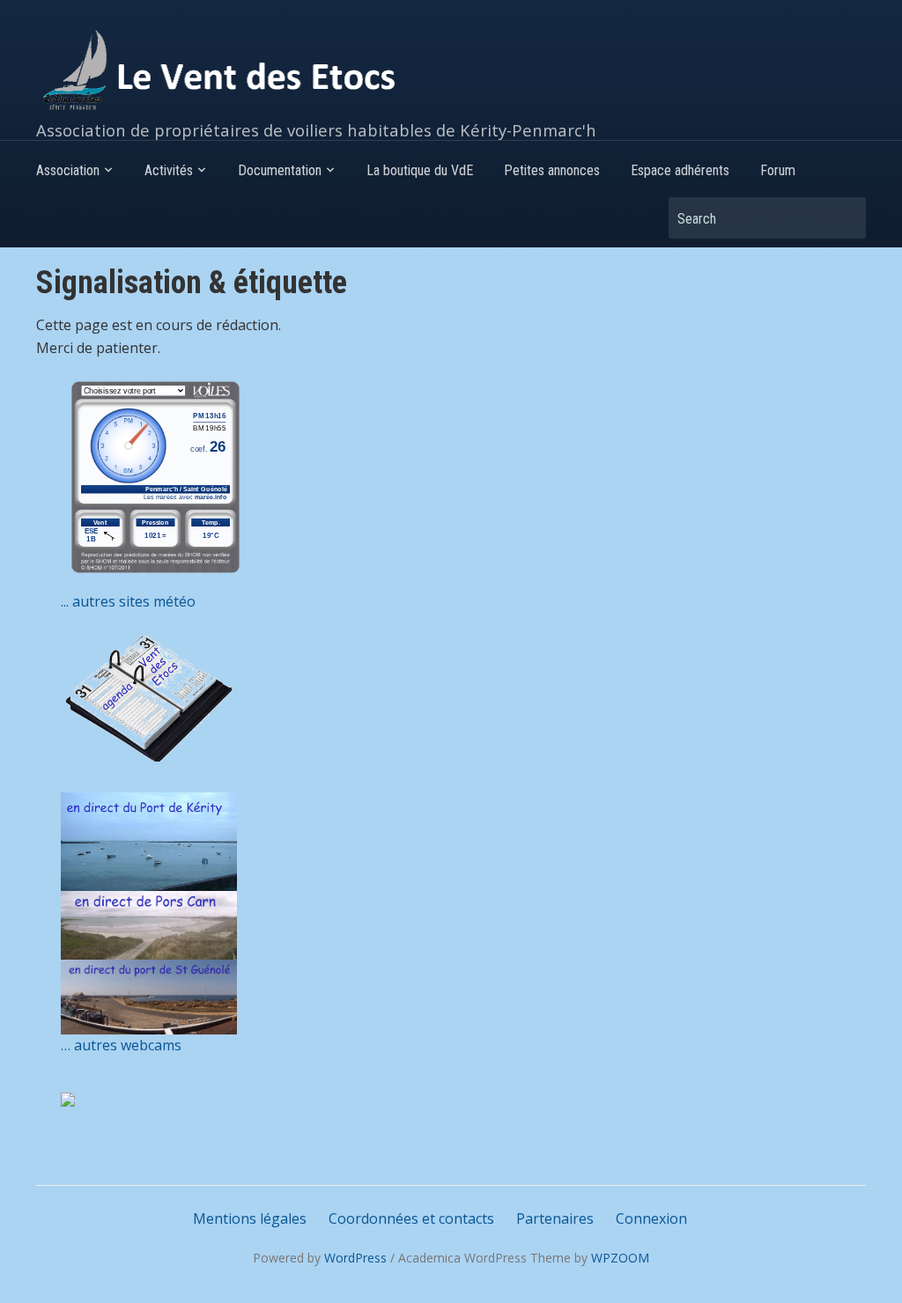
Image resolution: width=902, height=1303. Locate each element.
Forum (777, 170)
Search (844, 218)
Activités (168, 170)
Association (68, 170)
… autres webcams (121, 1045)
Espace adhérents (680, 170)
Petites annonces (552, 170)
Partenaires (555, 1218)
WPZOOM (620, 1257)
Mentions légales (250, 1218)
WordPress (355, 1257)
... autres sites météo (128, 601)
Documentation (280, 170)
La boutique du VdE (419, 170)
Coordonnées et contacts (411, 1218)
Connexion (651, 1218)
